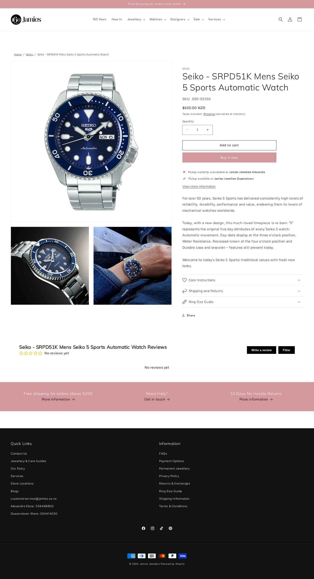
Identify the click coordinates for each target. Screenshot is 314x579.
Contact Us (19, 453)
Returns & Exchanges (174, 483)
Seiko (30, 54)
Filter (286, 350)
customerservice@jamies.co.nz (34, 499)
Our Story (18, 468)
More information (56, 399)
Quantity (188, 121)
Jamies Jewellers (149, 564)
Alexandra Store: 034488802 (32, 506)
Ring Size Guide (170, 491)
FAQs (163, 453)
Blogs (15, 491)
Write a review (261, 350)
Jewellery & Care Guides (28, 461)
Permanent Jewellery (174, 468)
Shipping (209, 113)
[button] (136, 19)
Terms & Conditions (173, 506)
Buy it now (229, 158)
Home (18, 54)
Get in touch (154, 399)
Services (17, 476)
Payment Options (171, 461)
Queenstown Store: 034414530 (34, 513)
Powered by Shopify (173, 564)
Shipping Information (174, 499)
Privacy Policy (169, 476)
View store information (199, 186)
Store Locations (22, 483)
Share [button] (191, 315)
